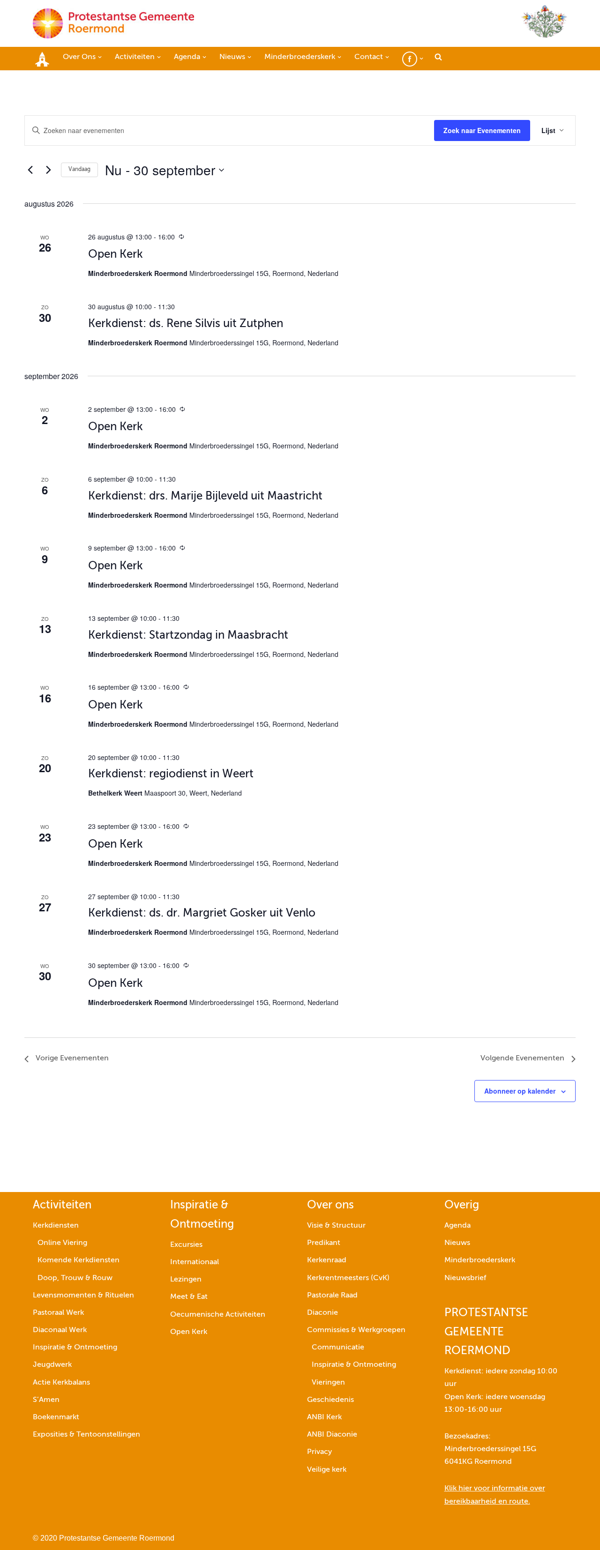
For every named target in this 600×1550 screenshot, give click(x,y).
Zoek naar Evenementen (482, 130)
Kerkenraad (326, 1260)
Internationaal (194, 1262)
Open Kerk (115, 254)
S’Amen (46, 1400)
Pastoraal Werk (58, 1313)
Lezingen (186, 1279)
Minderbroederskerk (479, 1260)
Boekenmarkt (56, 1417)
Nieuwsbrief (465, 1278)
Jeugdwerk (52, 1365)
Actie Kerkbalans (61, 1382)
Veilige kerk (326, 1470)
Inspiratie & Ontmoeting (75, 1347)
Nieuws (457, 1243)
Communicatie (338, 1347)
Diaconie (322, 1313)
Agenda (457, 1226)
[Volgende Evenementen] (48, 170)
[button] (100, 57)
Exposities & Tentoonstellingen (86, 1434)
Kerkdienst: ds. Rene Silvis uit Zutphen (185, 323)
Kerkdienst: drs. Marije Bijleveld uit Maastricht (205, 496)
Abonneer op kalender (519, 1090)
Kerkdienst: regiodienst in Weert (171, 774)
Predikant (323, 1243)
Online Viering (62, 1243)
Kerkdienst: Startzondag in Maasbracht (188, 635)
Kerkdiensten (56, 1226)
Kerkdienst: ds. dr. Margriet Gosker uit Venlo (201, 913)
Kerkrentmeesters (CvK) (348, 1278)
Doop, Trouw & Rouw (75, 1278)
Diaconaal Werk (60, 1330)
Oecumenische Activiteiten (217, 1315)
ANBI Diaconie (332, 1434)
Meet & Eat (189, 1297)
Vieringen (328, 1382)
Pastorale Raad (332, 1295)
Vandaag (79, 169)
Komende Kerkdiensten (79, 1260)
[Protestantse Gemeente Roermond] (113, 23)
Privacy (319, 1452)
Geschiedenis (330, 1400)
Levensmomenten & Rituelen (83, 1295)
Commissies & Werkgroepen (356, 1330)
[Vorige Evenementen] (30, 170)
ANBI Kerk (324, 1417)
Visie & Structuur (336, 1226)
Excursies (186, 1245)
